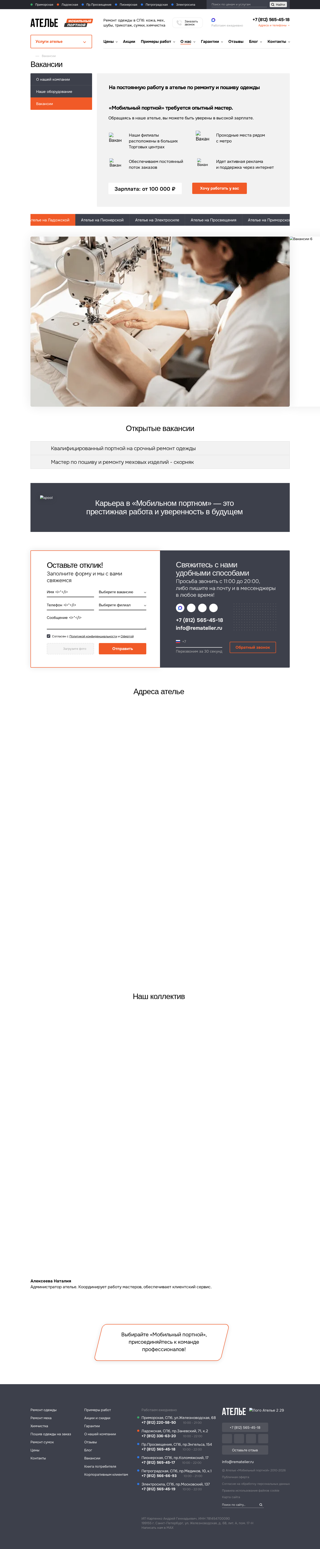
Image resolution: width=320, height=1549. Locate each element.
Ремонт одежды (43, 1410)
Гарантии (210, 41)
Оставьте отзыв (245, 1450)
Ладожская (69, 4)
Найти (280, 5)
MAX (170, 1528)
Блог (253, 41)
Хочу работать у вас (219, 188)
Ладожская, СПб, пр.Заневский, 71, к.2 (174, 1431)
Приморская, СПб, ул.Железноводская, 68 (178, 1417)
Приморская (43, 4)
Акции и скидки (97, 1418)
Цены (108, 41)
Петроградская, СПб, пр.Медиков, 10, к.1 (176, 1471)
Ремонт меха (41, 1418)
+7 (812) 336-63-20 (57, 928)
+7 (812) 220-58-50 (158, 1422)
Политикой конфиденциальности (93, 636)
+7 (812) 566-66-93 (159, 1476)
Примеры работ (156, 41)
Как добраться (259, 930)
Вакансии (92, 1458)
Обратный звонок (253, 647)
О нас (185, 41)
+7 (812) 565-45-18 (271, 19)
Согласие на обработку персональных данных (256, 1484)
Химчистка (39, 1426)
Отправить (122, 648)
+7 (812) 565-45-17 (158, 1462)
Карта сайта (231, 1497)
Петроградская (156, 4)
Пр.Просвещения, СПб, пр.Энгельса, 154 (176, 1444)
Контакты (277, 41)
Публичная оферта (235, 1477)
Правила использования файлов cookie (250, 1490)
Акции (129, 41)
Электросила (185, 4)
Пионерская (128, 4)
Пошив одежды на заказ (50, 1434)
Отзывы (235, 41)
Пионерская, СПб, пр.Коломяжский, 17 (175, 1457)
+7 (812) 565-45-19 (158, 1489)
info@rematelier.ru (199, 628)
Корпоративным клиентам (106, 1474)
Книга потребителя (100, 1466)
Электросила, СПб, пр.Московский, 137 (175, 1484)
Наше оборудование (54, 91)
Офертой (127, 636)
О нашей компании (53, 79)
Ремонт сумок (42, 1442)
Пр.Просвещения (98, 4)
